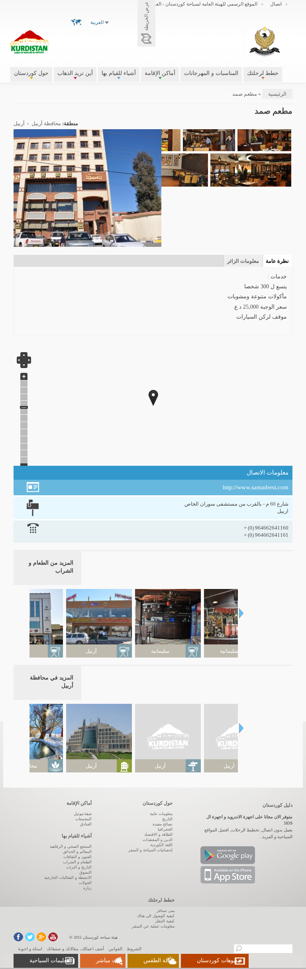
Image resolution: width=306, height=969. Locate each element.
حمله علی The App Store (227, 875)
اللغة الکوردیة (161, 845)
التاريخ (167, 819)
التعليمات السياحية (50, 960)
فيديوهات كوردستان (219, 960)
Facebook (18, 936)
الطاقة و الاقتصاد (158, 834)
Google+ (41, 936)
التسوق (85, 872)
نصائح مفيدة (163, 824)
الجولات (85, 882)
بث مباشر (107, 960)
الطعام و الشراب (77, 862)
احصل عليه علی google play (227, 855)
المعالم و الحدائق (77, 851)
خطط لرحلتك (263, 73)
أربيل (19, 123)
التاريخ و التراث (79, 867)
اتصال (276, 4)
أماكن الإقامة (160, 73)
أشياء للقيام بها (119, 73)
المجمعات (83, 819)
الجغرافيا (165, 829)
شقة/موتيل (83, 813)
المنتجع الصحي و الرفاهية (71, 846)
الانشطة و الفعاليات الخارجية (68, 877)
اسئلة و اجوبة (30, 948)
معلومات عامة (161, 813)
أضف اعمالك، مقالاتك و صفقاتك (75, 948)
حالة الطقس (158, 960)
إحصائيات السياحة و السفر (150, 850)
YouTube (53, 936)
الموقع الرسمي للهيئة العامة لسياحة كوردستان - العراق (203, 4)
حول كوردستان (31, 73)
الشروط (134, 948)
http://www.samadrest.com (255, 487)
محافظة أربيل (46, 123)
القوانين (115, 948)
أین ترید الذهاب (75, 73)
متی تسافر (166, 910)
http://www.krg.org (264, 41)
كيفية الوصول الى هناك (156, 916)
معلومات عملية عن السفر (153, 926)
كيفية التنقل (165, 921)
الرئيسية (277, 94)
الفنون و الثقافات (77, 857)
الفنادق (86, 824)
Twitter (30, 936)
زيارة (87, 888)
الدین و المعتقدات (158, 839)
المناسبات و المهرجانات (211, 73)
